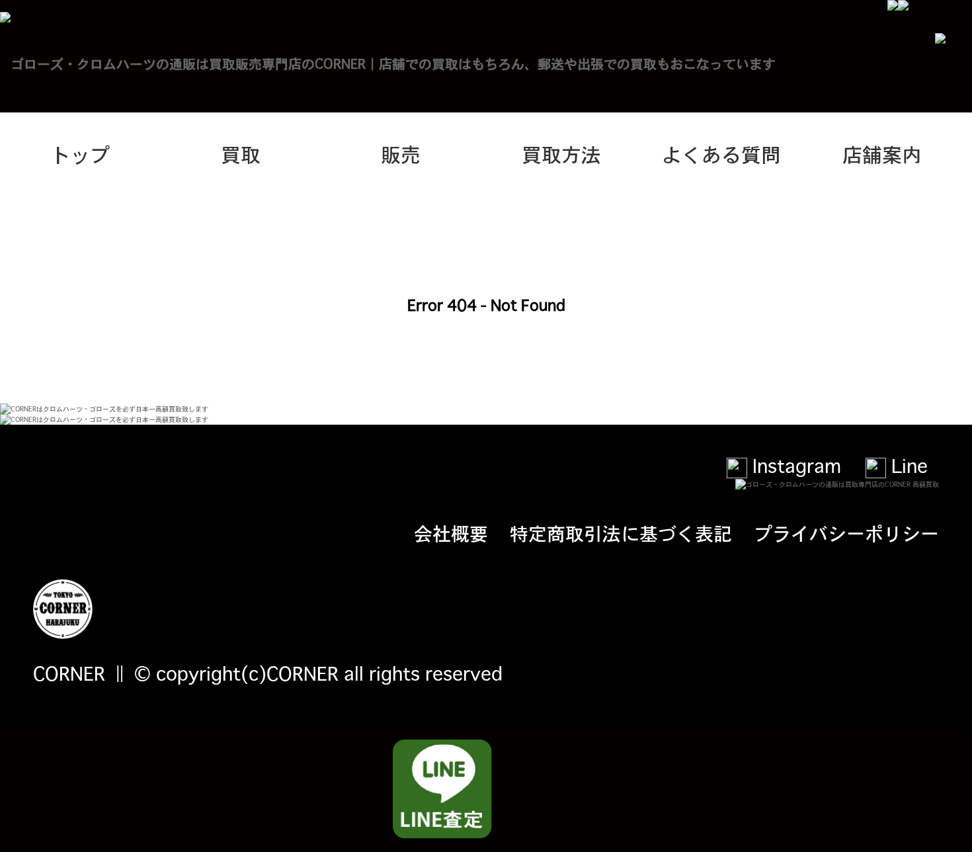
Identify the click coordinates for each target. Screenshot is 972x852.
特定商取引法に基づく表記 (621, 532)
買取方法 (561, 153)
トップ (80, 153)
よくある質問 (721, 153)
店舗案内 (882, 153)
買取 (241, 153)
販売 (401, 153)
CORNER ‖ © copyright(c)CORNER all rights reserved (268, 673)
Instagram (794, 465)
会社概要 (451, 532)
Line (907, 465)
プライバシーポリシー (846, 532)
